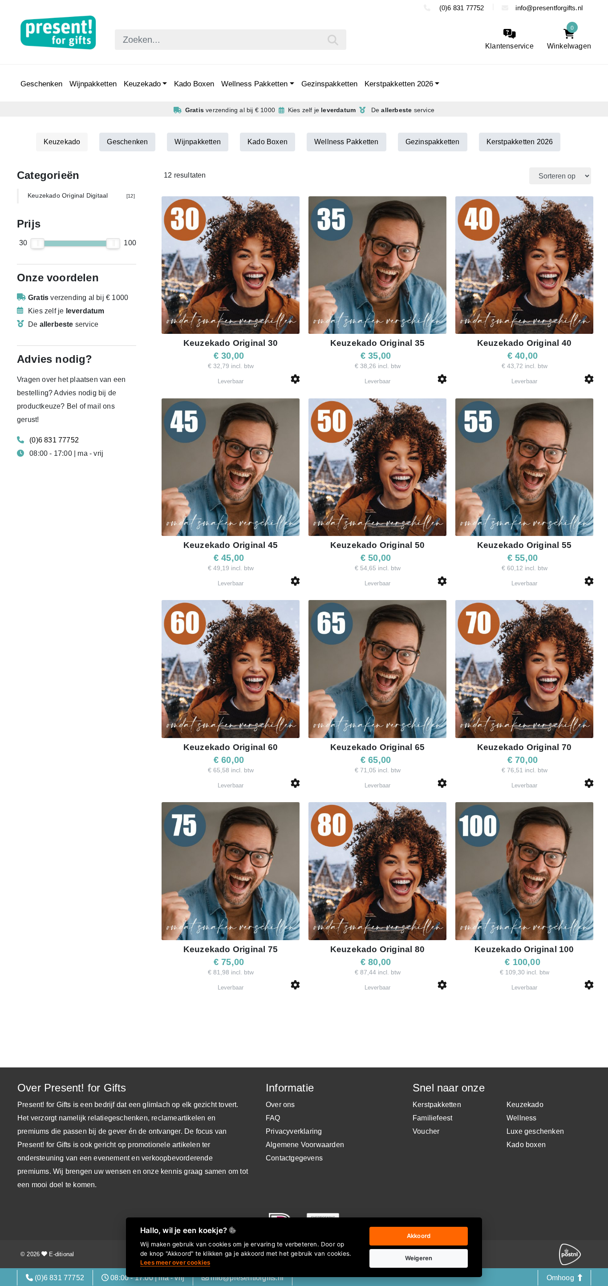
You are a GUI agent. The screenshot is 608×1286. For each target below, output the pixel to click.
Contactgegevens (294, 1158)
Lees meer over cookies (175, 1262)
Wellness (522, 1118)
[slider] (38, 243)
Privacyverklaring (294, 1131)
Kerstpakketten (437, 1104)
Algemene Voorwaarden (305, 1144)
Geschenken (41, 83)
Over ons (280, 1104)
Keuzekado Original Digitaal (81, 195)
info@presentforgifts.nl (549, 8)
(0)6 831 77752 (461, 8)
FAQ (273, 1118)
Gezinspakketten (329, 83)
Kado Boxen (194, 83)
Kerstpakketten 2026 (399, 83)
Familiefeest (432, 1118)
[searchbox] (230, 39)
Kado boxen (526, 1144)
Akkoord (418, 1235)
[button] (295, 379)
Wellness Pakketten (254, 83)
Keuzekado (142, 83)
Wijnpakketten (93, 83)
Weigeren (419, 1258)
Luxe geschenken (535, 1131)
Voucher (426, 1131)
